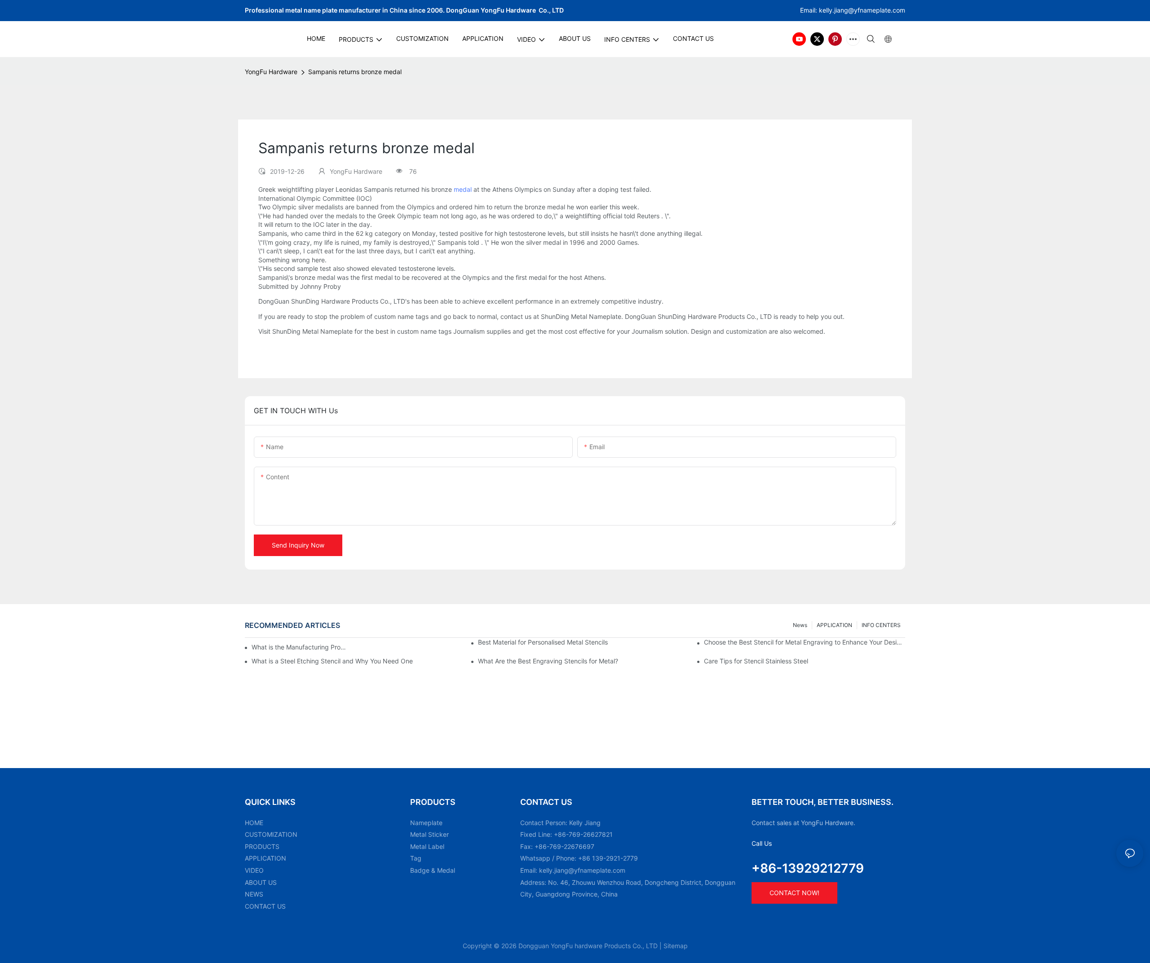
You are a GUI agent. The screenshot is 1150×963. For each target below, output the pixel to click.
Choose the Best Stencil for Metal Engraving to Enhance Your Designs (804, 642)
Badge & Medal (432, 870)
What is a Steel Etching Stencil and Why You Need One (332, 661)
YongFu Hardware (271, 71)
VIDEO (254, 870)
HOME (254, 822)
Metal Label (427, 846)
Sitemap (675, 946)
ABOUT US (261, 882)
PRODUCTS (262, 846)
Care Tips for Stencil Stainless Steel (756, 661)
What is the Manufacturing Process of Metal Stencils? (300, 647)
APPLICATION (834, 625)
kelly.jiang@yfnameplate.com (582, 870)
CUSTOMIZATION (271, 834)
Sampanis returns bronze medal (355, 71)
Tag (415, 858)
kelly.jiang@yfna (843, 10)
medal (463, 189)
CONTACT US (265, 906)
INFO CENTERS (881, 625)
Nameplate (426, 822)
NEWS (254, 894)
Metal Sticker (429, 834)
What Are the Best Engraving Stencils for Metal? (548, 661)
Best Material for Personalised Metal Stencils (543, 642)
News (800, 625)
